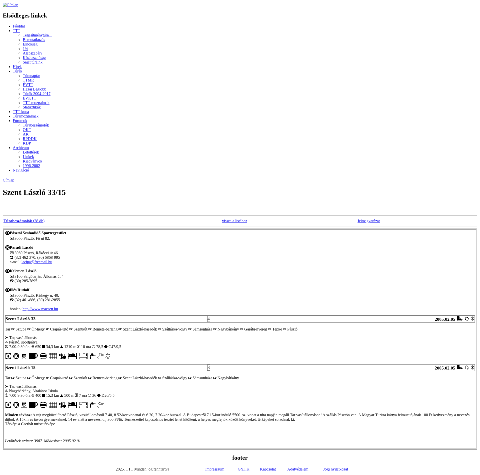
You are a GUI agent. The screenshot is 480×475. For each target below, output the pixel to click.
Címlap (8, 180)
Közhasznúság (34, 58)
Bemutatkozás (34, 40)
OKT (27, 130)
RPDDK (30, 138)
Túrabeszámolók (36, 125)
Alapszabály (32, 53)
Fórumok (20, 120)
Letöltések (31, 152)
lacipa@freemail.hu (37, 262)
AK (26, 134)
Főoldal (19, 26)
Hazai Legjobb (34, 89)
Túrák (17, 71)
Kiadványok (32, 161)
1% (25, 48)
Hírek (17, 66)
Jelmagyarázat (369, 221)
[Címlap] (10, 5)
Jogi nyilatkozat (335, 469)
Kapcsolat (268, 469)
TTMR (28, 80)
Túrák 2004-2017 (36, 94)
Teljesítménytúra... (37, 35)
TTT (16, 30)
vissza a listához (234, 221)
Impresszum (214, 469)
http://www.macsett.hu (40, 309)
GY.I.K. (244, 469)
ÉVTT (28, 84)
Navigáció (21, 170)
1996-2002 (31, 166)
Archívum (21, 148)
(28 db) (24, 221)
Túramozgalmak (25, 116)
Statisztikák (32, 107)
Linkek (28, 156)
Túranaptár (31, 76)
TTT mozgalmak (36, 102)
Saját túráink (32, 62)
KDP (27, 143)
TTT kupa (21, 112)
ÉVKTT (29, 98)
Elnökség (30, 44)
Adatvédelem (297, 469)
